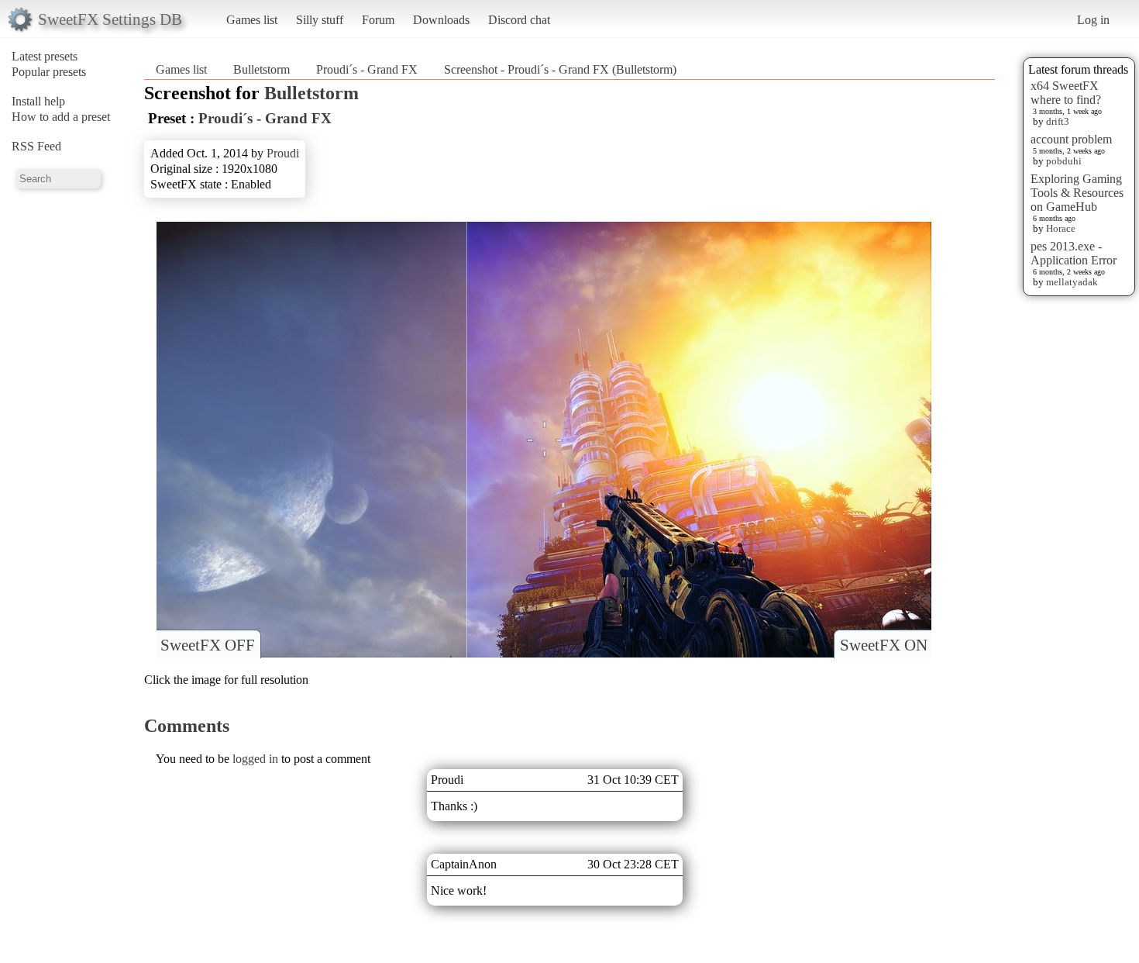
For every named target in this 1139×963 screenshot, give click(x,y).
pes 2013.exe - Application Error (1074, 253)
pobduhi (1064, 161)
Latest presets (44, 56)
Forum (378, 19)
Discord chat (519, 19)
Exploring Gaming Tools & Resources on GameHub (1077, 192)
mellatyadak (1072, 282)
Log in (1093, 19)
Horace (1060, 228)
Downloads (441, 19)
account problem (1071, 139)
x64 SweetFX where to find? (1066, 92)
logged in (255, 758)
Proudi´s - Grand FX (367, 69)
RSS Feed (36, 146)
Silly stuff (319, 19)
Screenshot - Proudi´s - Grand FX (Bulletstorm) (560, 69)
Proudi (283, 153)
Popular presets (49, 71)
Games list (251, 19)
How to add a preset (61, 116)
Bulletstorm (261, 69)
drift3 (1057, 121)
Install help (38, 101)
